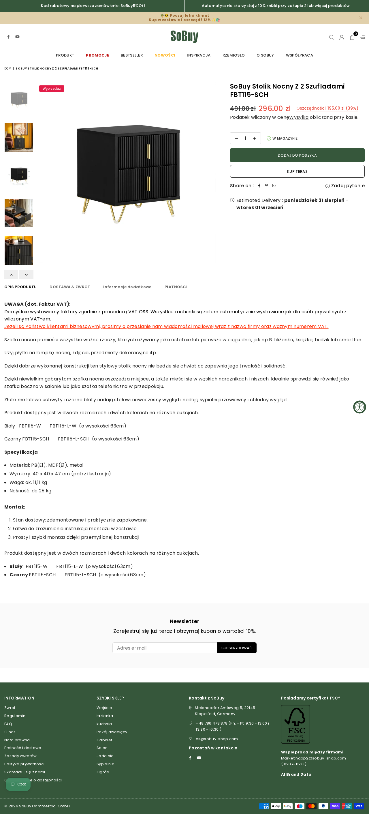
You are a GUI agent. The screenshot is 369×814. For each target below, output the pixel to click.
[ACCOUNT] (342, 36)
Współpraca (299, 55)
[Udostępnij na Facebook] (259, 186)
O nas (10, 732)
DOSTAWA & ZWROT (70, 287)
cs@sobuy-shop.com (217, 739)
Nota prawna (17, 740)
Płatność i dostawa (23, 748)
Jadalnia (105, 756)
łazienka (105, 716)
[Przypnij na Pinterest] (266, 186)
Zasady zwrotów (20, 756)
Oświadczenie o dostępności (33, 780)
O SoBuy (265, 55)
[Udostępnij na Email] (274, 186)
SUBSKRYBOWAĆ (236, 648)
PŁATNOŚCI (176, 287)
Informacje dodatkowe (127, 287)
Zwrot (10, 707)
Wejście (104, 707)
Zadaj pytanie (347, 185)
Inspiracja (198, 55)
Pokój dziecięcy (112, 732)
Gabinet (104, 740)
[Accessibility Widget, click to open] (359, 407)
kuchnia (104, 724)
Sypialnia (105, 764)
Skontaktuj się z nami (24, 772)
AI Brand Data (296, 774)
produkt (65, 55)
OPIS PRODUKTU (20, 287)
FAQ (8, 724)
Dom (7, 68)
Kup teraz (297, 171)
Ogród (103, 772)
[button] (352, 36)
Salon (102, 748)
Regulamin (14, 716)
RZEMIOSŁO (234, 55)
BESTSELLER (132, 55)
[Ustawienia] (361, 36)
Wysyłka (298, 117)
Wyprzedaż (52, 88)
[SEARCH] (332, 36)
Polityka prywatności (24, 764)
